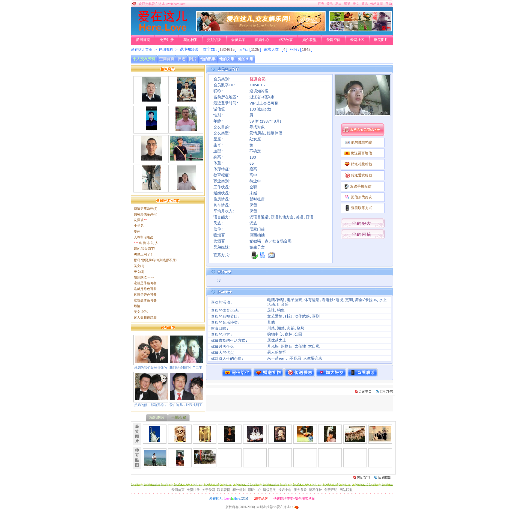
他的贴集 (208, 59)
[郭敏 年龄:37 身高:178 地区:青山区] (151, 188)
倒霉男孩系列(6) (145, 214)
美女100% (141, 312)
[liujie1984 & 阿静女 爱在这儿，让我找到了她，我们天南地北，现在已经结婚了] (186, 398)
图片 (193, 59)
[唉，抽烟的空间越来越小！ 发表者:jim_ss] (380, 439)
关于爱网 (208, 490)
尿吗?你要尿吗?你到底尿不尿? (155, 260)
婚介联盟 (309, 40)
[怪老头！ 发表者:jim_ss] (180, 440)
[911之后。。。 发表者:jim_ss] (154, 440)
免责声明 (330, 490)
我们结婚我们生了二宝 (185, 368)
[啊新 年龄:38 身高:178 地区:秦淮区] (186, 129)
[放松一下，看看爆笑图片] (360, 30)
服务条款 (300, 490)
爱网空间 (333, 40)
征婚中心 (262, 40)
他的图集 (245, 59)
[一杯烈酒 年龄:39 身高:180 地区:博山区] (186, 188)
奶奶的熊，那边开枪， (150, 405)
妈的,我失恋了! (144, 249)
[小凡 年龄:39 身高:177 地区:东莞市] (186, 158)
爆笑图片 (381, 40)
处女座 (255, 139)
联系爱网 (223, 490)
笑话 (364, 3)
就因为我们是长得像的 (150, 368)
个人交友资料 (144, 59)
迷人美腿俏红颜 (145, 317)
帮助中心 (254, 490)
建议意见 (269, 490)
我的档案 (190, 40)
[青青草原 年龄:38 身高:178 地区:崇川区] (151, 99)
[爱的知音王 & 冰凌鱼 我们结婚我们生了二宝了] (186, 361)
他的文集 (226, 59)
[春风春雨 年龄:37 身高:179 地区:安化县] (186, 99)
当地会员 (178, 418)
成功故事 (286, 40)
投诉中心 (284, 490)
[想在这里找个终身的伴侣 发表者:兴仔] (180, 464)
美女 (356, 3)
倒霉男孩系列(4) (145, 208)
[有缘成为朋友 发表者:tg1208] (205, 462)
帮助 (388, 3)
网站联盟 (346, 490)
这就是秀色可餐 (145, 283)
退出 (338, 3)
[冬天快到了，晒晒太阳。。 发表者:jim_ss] (355, 440)
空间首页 (166, 59)
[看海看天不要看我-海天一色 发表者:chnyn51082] (155, 464)
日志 (182, 59)
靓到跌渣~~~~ (144, 277)
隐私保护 (315, 490)
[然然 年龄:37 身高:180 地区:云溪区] (151, 129)
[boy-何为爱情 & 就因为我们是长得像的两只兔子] (151, 361)
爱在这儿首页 (141, 50)
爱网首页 (143, 40)
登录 (329, 3)
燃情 (137, 306)
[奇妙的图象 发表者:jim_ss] (280, 440)
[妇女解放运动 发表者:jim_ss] (255, 440)
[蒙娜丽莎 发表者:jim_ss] (229, 440)
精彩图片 (157, 418)
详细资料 (166, 50)
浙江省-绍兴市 (262, 97)
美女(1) (139, 266)
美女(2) (139, 272)
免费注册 (167, 40)
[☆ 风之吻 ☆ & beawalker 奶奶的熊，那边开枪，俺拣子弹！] (151, 398)
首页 (321, 3)
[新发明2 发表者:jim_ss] (330, 440)
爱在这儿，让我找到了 (185, 405)
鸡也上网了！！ (145, 254)
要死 (137, 231)
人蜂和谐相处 (143, 237)
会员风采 (238, 40)
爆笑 (347, 3)
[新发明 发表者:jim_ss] (305, 440)
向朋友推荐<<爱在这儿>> (275, 507)
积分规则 (239, 490)
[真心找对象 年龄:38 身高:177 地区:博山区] (151, 158)
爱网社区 (357, 40)
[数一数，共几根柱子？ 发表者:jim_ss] (205, 440)
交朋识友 (214, 40)
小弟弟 (139, 226)
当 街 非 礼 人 (146, 243)
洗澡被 (140, 220)
